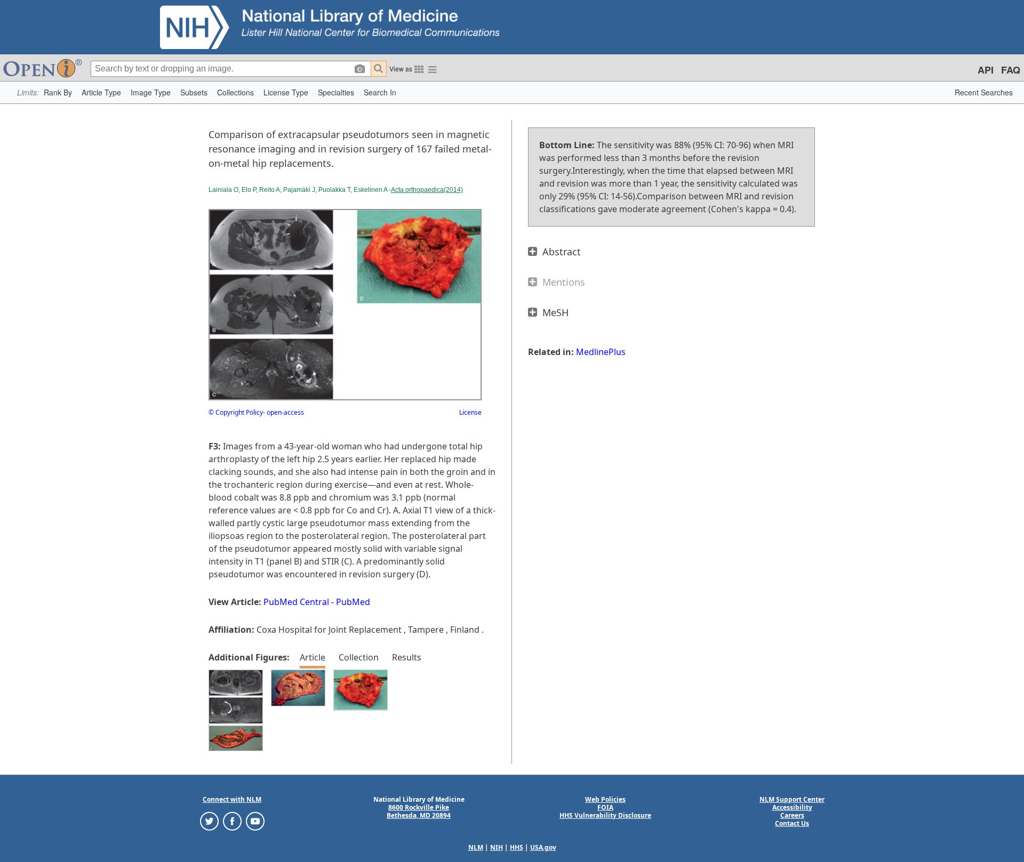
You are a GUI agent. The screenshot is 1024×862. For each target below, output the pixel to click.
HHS (516, 847)
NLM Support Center (792, 799)
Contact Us (792, 823)
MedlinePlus (601, 352)
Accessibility (792, 807)
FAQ (1010, 70)
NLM (475, 847)
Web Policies (605, 799)
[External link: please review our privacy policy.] (209, 820)
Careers (792, 815)
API (986, 70)
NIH (496, 847)
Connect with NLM (232, 799)
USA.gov (543, 847)
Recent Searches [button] (984, 92)
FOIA (605, 807)
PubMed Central (296, 602)
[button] (58, 92)
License (470, 412)
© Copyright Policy (236, 412)
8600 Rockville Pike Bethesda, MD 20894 (419, 811)
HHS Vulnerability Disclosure (605, 815)
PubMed (353, 602)
